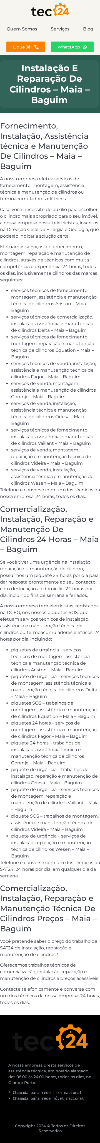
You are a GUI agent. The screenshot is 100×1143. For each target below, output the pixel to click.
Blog (88, 29)
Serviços (60, 29)
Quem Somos (22, 29)
